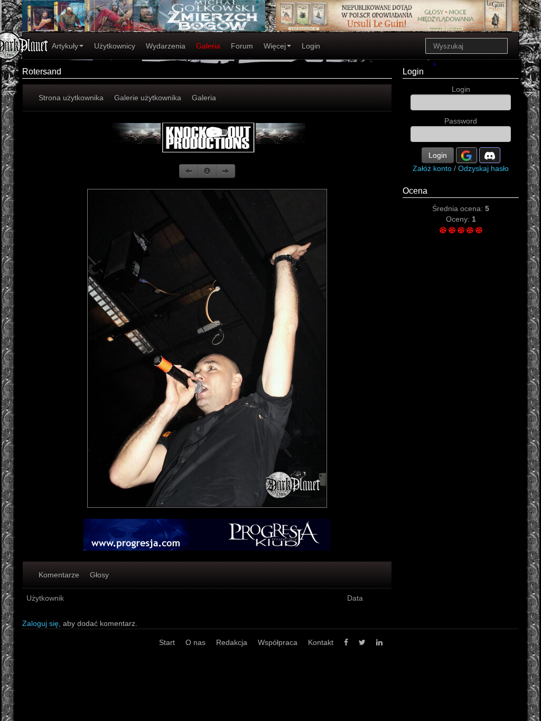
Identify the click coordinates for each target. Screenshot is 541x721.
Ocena (415, 190)
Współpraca (277, 642)
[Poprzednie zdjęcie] (188, 171)
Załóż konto (432, 168)
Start (167, 642)
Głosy (99, 575)
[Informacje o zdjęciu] (207, 171)
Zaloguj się (40, 623)
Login (311, 46)
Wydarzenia (165, 46)
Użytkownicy (114, 46)
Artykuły (65, 46)
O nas (195, 642)
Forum (242, 46)
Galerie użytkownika (147, 97)
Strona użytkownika (71, 97)
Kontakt (320, 642)
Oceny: (459, 219)
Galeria (208, 46)
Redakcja (231, 642)
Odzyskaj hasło (483, 168)
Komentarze (59, 575)
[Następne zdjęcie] (225, 171)
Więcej (275, 46)
